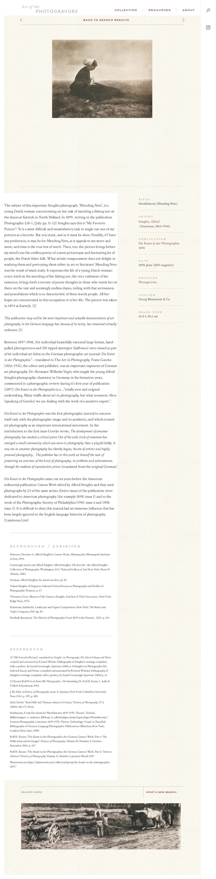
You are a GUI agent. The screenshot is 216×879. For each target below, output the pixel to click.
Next (179, 20)
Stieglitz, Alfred (149, 221)
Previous (29, 20)
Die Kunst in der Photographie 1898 (159, 245)
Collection (126, 10)
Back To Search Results (106, 20)
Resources (159, 10)
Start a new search (161, 792)
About (188, 10)
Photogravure (148, 282)
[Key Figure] (181, 221)
